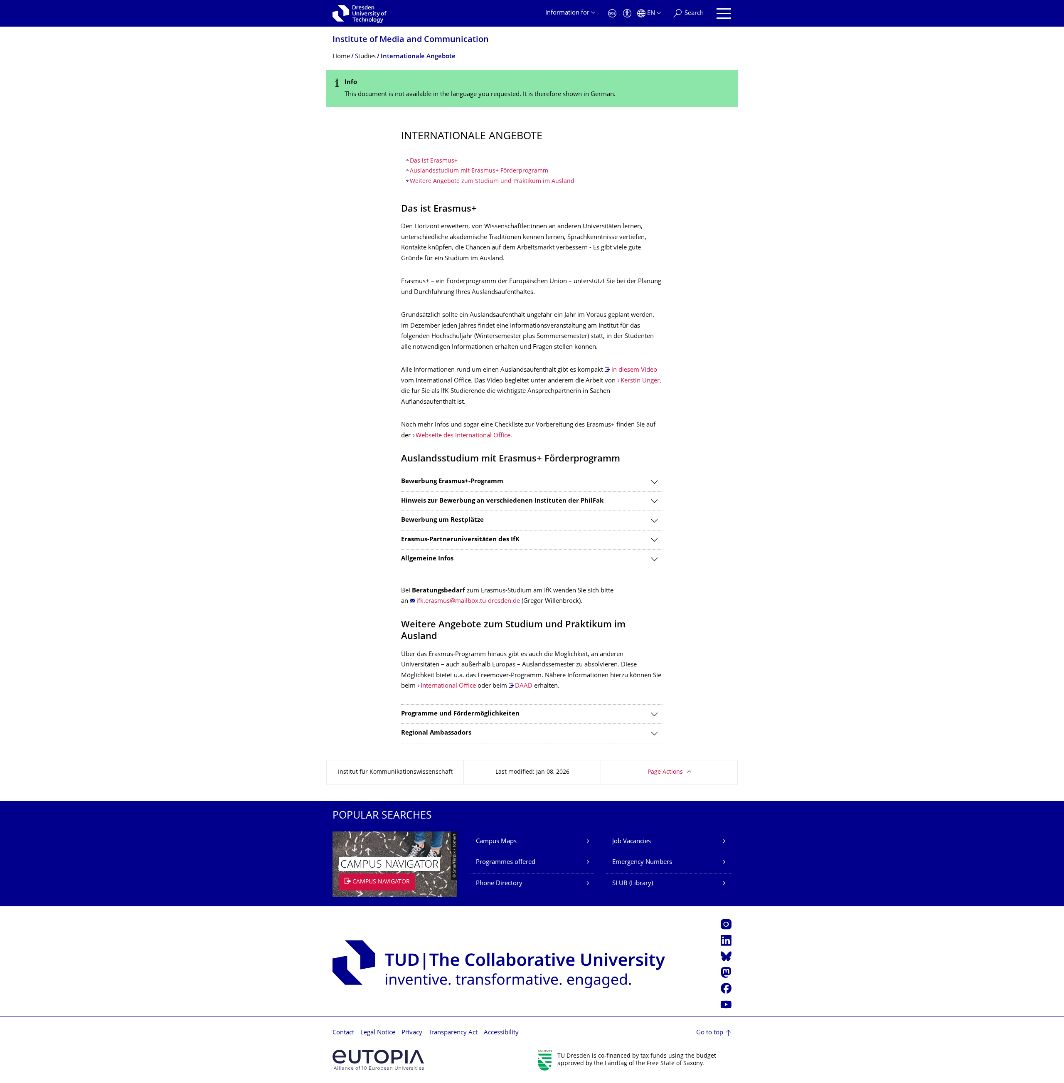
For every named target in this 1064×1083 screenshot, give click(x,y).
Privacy (411, 1033)
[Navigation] (724, 13)
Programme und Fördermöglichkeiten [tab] (460, 714)
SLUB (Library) (632, 884)
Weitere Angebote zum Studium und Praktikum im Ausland (492, 181)
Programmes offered (505, 862)
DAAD (523, 686)
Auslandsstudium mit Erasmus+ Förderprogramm (479, 171)
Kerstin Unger (640, 381)
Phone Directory (499, 884)
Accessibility (501, 1033)
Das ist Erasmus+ (434, 161)
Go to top (709, 1033)
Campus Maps (496, 842)
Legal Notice (377, 1033)
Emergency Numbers (642, 862)
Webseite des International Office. (464, 436)
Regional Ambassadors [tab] (436, 733)
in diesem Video (634, 370)
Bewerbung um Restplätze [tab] (442, 520)
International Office (448, 686)
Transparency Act (453, 1033)
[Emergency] (612, 13)
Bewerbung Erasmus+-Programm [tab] (452, 482)
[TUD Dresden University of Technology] (359, 13)
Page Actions (665, 772)
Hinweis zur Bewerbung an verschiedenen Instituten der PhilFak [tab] (502, 501)
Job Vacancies (631, 842)
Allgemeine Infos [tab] (427, 559)
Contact (343, 1033)
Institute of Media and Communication (410, 40)
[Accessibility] (627, 13)
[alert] (532, 88)
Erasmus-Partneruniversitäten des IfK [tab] (460, 540)
